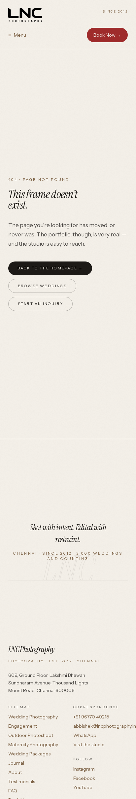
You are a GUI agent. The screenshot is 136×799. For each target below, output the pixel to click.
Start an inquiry (40, 303)
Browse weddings (42, 286)
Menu (17, 35)
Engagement (22, 726)
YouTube (82, 787)
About (15, 772)
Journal (16, 763)
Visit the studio (89, 744)
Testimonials (21, 781)
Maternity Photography (33, 744)
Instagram (84, 769)
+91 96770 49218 (91, 717)
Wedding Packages (29, 754)
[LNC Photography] (26, 15)
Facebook (84, 778)
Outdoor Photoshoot (30, 735)
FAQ (12, 791)
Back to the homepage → (50, 268)
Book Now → (107, 35)
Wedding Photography (33, 717)
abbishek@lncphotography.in (104, 726)
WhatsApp (84, 735)
